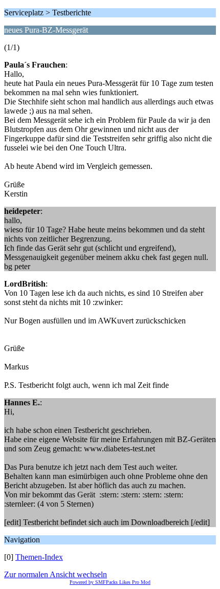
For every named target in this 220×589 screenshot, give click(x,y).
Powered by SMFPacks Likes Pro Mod (110, 582)
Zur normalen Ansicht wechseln (55, 574)
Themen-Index (39, 557)
